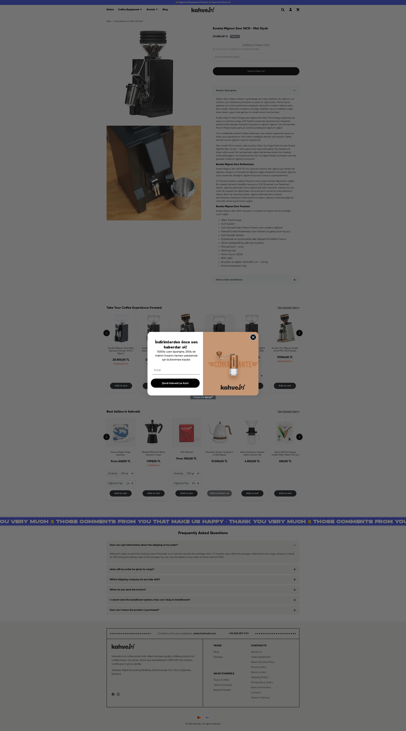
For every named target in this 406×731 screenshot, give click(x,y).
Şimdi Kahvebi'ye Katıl (175, 383)
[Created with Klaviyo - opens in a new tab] (203, 397)
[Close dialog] (253, 337)
